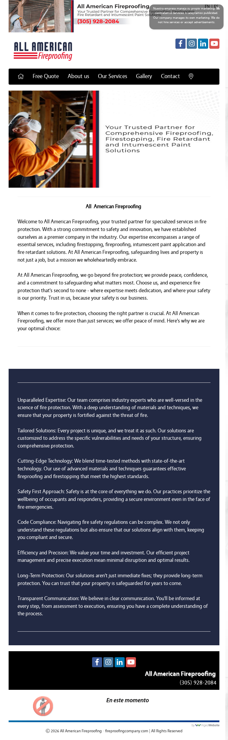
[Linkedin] (203, 44)
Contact (170, 76)
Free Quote (46, 76)
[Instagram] (192, 44)
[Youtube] (214, 44)
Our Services (112, 76)
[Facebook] (180, 44)
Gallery (144, 76)
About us (78, 76)
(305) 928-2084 (198, 682)
